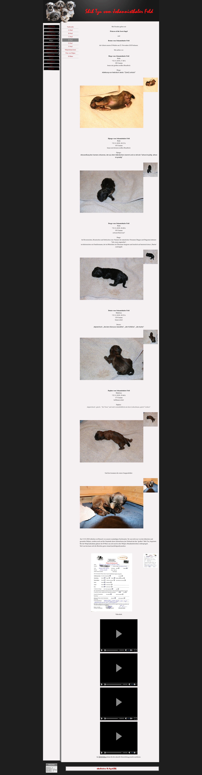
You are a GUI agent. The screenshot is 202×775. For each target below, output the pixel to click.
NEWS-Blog (102, 757)
